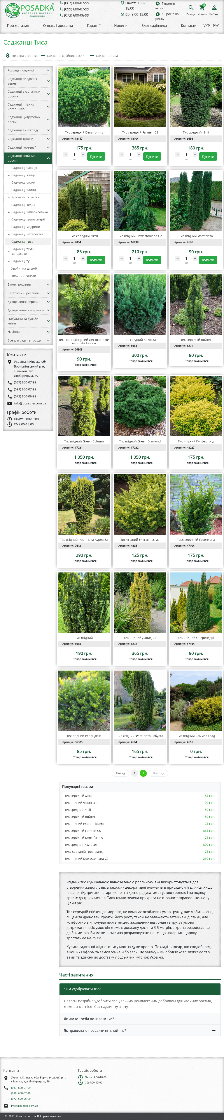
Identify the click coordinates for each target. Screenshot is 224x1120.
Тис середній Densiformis (84, 838)
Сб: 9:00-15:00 (136, 14)
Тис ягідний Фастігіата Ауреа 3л (84, 539)
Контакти (188, 25)
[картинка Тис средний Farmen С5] (140, 97)
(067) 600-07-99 (76, 3)
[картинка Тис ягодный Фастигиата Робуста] (140, 701)
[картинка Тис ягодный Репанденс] (84, 701)
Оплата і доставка (58, 25)
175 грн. (209, 838)
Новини (121, 25)
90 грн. (210, 803)
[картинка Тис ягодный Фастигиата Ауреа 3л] (84, 504)
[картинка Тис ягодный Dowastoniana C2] (140, 201)
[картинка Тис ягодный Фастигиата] (196, 201)
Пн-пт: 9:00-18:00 (135, 6)
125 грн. (209, 824)
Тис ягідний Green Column (84, 441)
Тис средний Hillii (78, 810)
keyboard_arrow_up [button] (48, 158)
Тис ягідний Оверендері (196, 638)
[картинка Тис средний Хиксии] (84, 201)
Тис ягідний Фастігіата (81, 803)
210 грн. (209, 858)
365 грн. (209, 831)
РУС (216, 25)
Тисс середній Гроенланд (84, 852)
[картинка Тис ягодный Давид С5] (140, 602)
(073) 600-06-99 (76, 15)
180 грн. (209, 810)
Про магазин (18, 25)
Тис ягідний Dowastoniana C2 (86, 858)
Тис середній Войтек (80, 817)
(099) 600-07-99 (76, 9)
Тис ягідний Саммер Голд (196, 736)
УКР (206, 25)
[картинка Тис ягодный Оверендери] (196, 602)
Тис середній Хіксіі (79, 796)
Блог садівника (154, 25)
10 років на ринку (167, 16)
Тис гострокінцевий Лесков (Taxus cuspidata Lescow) (84, 341)
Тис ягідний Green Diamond (140, 441)
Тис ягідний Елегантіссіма (84, 824)
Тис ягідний (84, 638)
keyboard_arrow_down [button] (48, 70)
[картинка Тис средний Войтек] (196, 304)
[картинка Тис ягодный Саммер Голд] (196, 701)
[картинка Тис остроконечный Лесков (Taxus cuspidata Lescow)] (84, 304)
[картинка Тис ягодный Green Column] (84, 406)
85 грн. (210, 796)
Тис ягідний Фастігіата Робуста (140, 736)
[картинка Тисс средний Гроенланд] (196, 504)
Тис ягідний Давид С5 (140, 638)
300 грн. (209, 845)
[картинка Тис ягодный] (84, 602)
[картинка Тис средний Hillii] (196, 97)
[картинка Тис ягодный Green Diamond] (140, 406)
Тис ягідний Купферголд (196, 441)
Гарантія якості (165, 5)
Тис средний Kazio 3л (81, 845)
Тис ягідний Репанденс (84, 736)
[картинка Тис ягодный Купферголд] (196, 406)
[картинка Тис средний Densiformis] (84, 97)
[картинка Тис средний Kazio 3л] (140, 304)
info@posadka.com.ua (24, 1106)
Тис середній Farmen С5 (83, 831)
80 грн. (210, 817)
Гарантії (93, 25)
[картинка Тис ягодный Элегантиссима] (140, 504)
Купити (96, 156)
